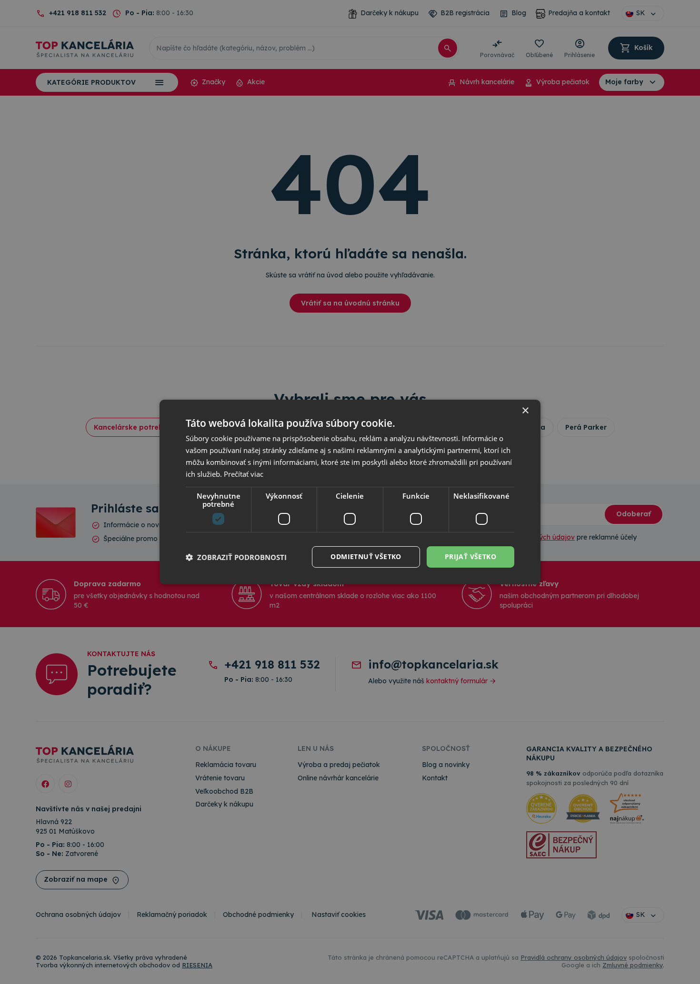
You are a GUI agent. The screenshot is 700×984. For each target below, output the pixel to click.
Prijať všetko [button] (470, 556)
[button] (236, 557)
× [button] (525, 410)
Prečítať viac (243, 474)
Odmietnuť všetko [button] (365, 556)
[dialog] (350, 492)
